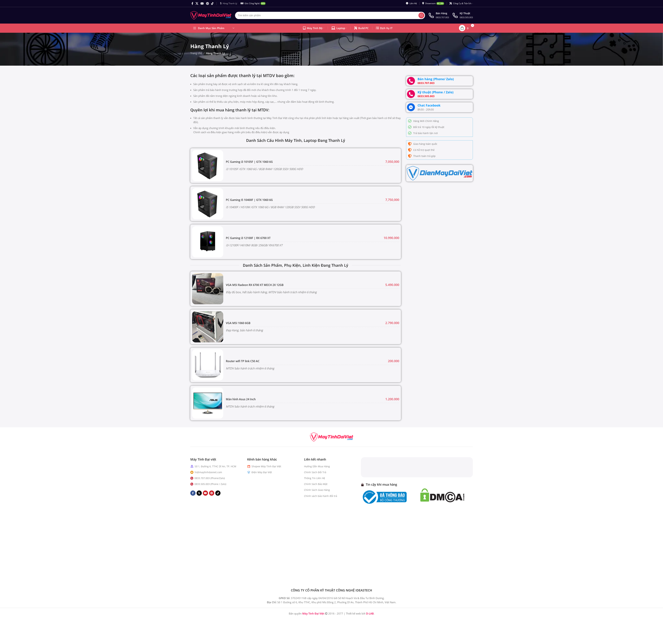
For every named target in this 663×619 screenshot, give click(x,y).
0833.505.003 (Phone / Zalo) (210, 484)
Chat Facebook (429, 105)
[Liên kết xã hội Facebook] (192, 3)
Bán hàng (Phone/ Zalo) (436, 79)
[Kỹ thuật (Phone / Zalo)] (411, 94)
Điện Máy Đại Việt (262, 472)
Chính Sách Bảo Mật (315, 484)
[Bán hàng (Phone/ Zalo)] (411, 81)
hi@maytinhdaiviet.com (208, 472)
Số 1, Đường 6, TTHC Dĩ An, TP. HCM (215, 466)
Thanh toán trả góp (424, 156)
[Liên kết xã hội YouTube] (202, 3)
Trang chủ (196, 53)
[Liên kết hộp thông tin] (438, 15)
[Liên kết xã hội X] (197, 3)
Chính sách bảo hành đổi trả (320, 496)
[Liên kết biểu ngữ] (439, 173)
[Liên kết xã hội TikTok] (212, 3)
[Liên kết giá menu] (295, 365)
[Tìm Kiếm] (421, 15)
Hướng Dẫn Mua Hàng (317, 466)
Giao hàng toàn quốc (425, 143)
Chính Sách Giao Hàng (317, 490)
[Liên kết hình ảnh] (331, 436)
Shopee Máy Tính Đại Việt (266, 466)
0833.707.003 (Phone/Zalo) (209, 478)
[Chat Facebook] (411, 107)
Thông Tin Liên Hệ (314, 478)
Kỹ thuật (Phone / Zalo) (435, 92)
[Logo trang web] (211, 15)
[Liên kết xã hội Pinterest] (207, 3)
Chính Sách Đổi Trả (315, 472)
